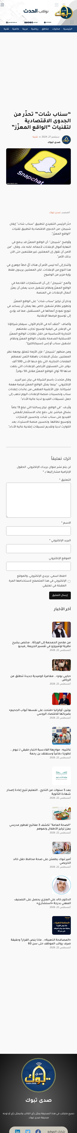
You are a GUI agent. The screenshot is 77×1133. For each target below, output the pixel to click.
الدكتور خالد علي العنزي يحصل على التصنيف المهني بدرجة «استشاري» (42, 901)
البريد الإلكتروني (60, 540)
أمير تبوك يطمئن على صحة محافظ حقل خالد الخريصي (42, 861)
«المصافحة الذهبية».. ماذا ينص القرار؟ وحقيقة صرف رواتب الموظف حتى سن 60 (41, 942)
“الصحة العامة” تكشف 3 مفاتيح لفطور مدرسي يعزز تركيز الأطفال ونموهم (40, 827)
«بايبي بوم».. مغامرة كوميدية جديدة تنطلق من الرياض (40, 678)
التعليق (65, 480)
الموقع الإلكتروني (60, 558)
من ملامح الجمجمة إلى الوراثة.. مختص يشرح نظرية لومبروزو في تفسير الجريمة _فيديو (41, 644)
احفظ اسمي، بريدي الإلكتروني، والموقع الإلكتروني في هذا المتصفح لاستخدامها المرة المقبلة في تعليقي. (37, 581)
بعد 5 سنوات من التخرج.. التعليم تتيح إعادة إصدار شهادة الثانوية (39, 792)
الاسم (66, 523)
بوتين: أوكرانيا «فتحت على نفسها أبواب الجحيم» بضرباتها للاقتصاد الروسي (40, 712)
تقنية (35, 137)
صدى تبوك (55, 213)
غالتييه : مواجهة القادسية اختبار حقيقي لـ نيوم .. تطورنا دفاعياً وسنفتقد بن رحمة (40, 751)
